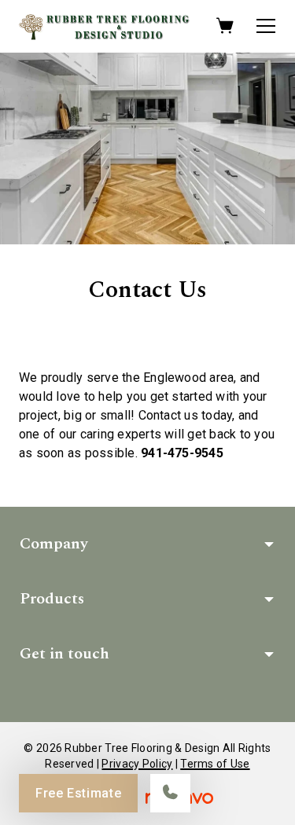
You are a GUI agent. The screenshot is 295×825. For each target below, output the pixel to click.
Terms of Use (214, 763)
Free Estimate (78, 793)
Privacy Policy (136, 763)
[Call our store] (170, 793)
